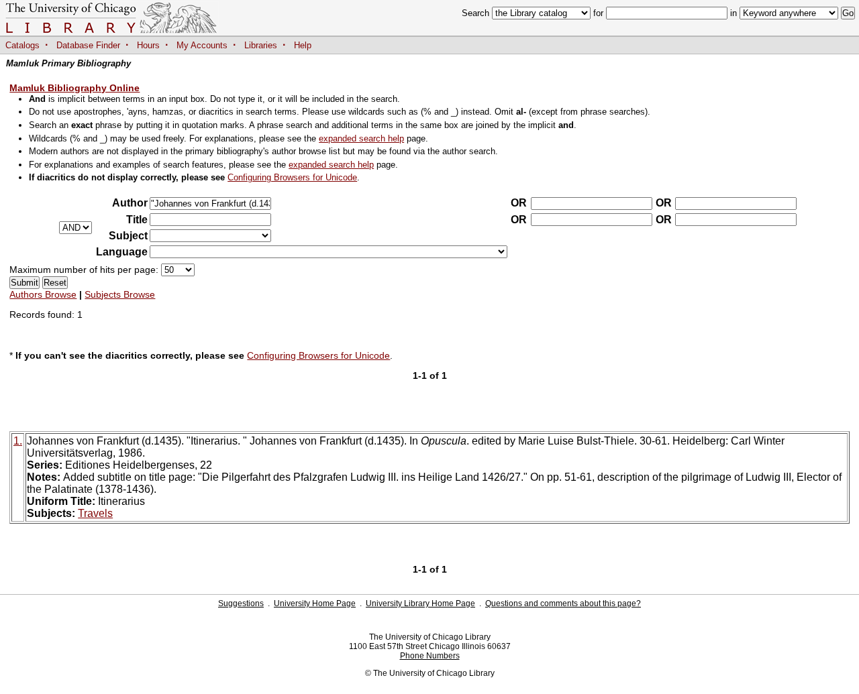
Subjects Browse (120, 294)
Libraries (260, 45)
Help (302, 45)
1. (17, 441)
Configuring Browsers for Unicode (292, 177)
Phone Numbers (430, 655)
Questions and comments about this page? (563, 603)
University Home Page (315, 603)
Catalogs (22, 45)
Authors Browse (43, 294)
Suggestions (241, 603)
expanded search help (361, 138)
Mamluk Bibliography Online (74, 87)
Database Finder (88, 45)
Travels (95, 513)
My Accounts (202, 45)
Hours (148, 45)
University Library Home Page (420, 603)
